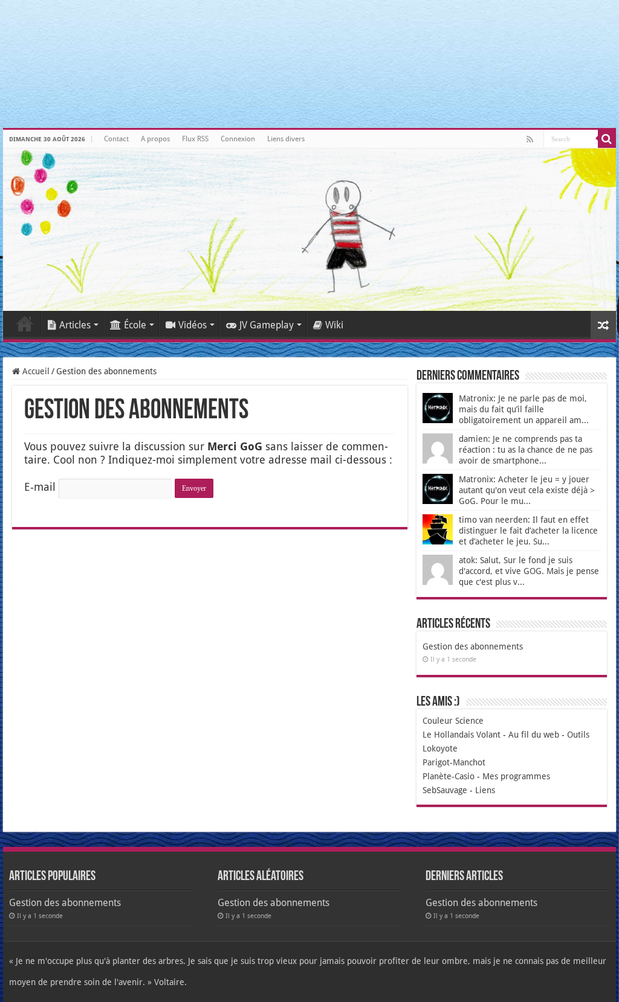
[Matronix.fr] (309, 229)
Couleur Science (453, 721)
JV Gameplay (266, 325)
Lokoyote (440, 748)
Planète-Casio (449, 776)
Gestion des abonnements (473, 646)
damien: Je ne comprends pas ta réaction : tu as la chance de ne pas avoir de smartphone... (525, 449)
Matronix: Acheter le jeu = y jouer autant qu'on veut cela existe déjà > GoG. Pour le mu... (527, 490)
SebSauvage (445, 790)
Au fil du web (533, 734)
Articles (75, 325)
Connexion (238, 139)
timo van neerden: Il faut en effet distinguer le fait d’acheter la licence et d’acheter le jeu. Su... (528, 530)
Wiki (334, 325)
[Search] (607, 139)
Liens (485, 790)
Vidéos (192, 325)
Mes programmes (516, 776)
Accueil (25, 323)
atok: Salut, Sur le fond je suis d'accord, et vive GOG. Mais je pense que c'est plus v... (529, 571)
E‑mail (40, 486)
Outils (578, 734)
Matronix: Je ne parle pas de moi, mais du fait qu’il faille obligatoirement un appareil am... (524, 409)
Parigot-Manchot (454, 762)
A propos (155, 139)
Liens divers (286, 139)
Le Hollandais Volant (462, 734)
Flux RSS (195, 139)
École (135, 325)
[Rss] (529, 139)
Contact (116, 139)
